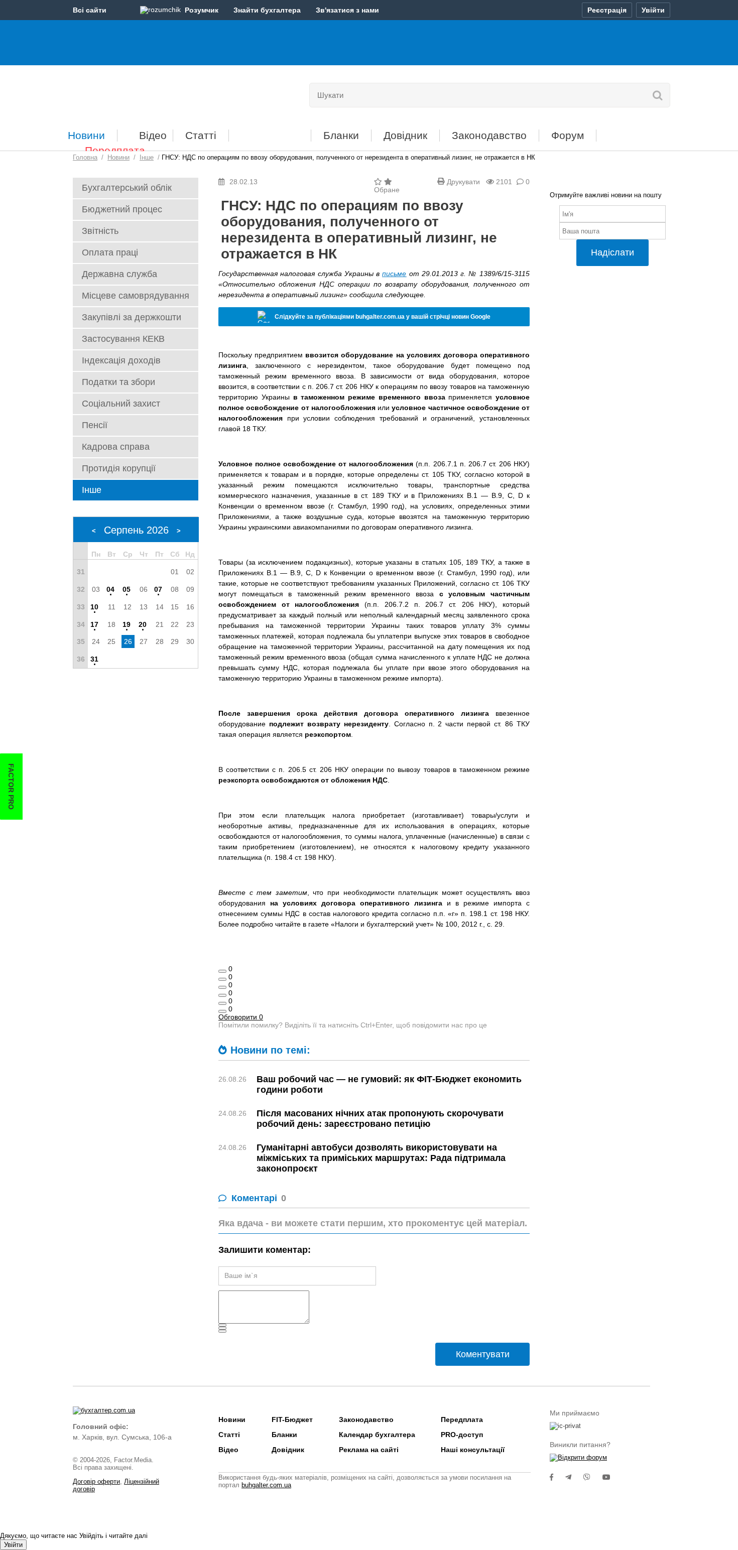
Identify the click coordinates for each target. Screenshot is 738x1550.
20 (143, 624)
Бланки (341, 135)
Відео (153, 135)
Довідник (405, 135)
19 (126, 624)
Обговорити (240, 1017)
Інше (91, 490)
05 (126, 589)
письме (394, 274)
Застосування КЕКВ (123, 339)
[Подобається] (222, 971)
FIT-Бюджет (270, 132)
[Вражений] (222, 987)
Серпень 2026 (136, 530)
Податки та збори (118, 382)
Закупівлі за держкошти (131, 317)
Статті (200, 135)
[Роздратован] (222, 1003)
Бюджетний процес (122, 209)
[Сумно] (222, 995)
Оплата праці (110, 252)
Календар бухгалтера (377, 1435)
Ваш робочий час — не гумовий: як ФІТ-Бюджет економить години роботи (389, 1084)
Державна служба (119, 274)
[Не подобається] (222, 1011)
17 (94, 624)
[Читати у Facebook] (557, 1477)
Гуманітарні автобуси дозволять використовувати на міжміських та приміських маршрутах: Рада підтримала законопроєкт (381, 1158)
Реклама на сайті (369, 1450)
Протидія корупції (119, 468)
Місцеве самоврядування (135, 296)
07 (158, 589)
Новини (86, 135)
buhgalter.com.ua (266, 1485)
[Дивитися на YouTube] (611, 1477)
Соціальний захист (121, 404)
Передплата (115, 150)
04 (110, 589)
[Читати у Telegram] (574, 1477)
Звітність (100, 231)
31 (94, 659)
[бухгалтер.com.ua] (142, 93)
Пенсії (94, 425)
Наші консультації (473, 1450)
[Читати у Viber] (592, 1477)
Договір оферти (96, 1481)
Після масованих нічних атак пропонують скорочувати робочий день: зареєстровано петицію (380, 1118)
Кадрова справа (116, 447)
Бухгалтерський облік (127, 188)
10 (94, 607)
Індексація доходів (121, 360)
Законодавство (489, 135)
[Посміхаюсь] (222, 979)
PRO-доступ (462, 1435)
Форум (567, 135)
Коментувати (483, 1354)
